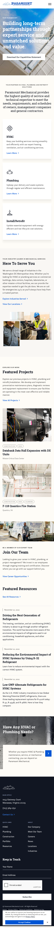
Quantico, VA (8, 510)
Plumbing (29, 501)
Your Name (7, 866)
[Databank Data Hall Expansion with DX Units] (27, 424)
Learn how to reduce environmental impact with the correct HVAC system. (26, 668)
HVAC (20, 446)
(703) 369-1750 (9, 808)
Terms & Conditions (25, 910)
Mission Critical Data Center (13, 458)
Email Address (9, 875)
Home (5, 910)
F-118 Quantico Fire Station (19, 506)
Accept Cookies (24, 922)
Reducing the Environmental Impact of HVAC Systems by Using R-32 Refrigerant (27, 658)
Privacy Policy (30, 917)
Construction (9, 446)
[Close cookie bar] (47, 922)
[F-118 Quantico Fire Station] (27, 480)
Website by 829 (39, 910)
